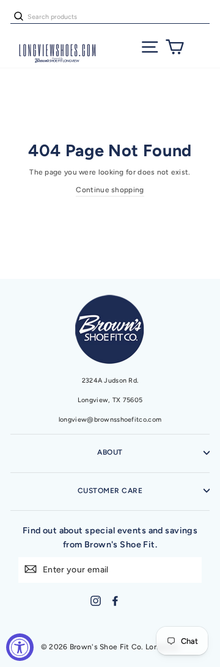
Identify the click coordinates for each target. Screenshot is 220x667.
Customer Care (110, 490)
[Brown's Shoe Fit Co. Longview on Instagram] (95, 601)
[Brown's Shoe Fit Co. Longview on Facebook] (115, 601)
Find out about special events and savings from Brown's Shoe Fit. (110, 537)
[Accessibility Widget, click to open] (20, 647)
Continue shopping (110, 190)
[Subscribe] (30, 568)
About (109, 452)
